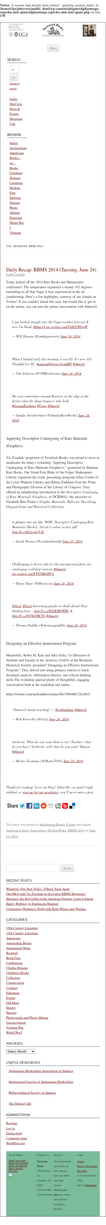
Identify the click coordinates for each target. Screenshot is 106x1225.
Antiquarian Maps (18, 948)
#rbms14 (39, 326)
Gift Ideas (12, 1002)
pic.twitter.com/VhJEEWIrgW (67, 326)
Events (70, 824)
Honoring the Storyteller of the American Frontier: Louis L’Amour (49, 898)
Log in (10, 1128)
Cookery (12, 988)
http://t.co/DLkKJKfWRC (51, 610)
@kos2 (16, 605)
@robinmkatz (64, 709)
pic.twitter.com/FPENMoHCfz (33, 573)
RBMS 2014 (76, 830)
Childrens (16, 173)
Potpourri (16, 217)
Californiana (14, 963)
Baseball (12, 953)
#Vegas (42, 405)
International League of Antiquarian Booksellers (41, 1081)
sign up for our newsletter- (41, 792)
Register (11, 1123)
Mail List (16, 104)
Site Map (82, 1171)
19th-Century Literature (22, 933)
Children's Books (17, 972)
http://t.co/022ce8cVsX (28, 531)
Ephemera (12, 992)
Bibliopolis (91, 1185)
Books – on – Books (15, 163)
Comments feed (16, 1138)
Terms (80, 1161)
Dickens (15, 178)
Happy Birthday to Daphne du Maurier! (32, 903)
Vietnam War (14, 1027)
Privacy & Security (87, 1166)
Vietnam (15, 232)
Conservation (15, 982)
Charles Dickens (17, 967)
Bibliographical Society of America (32, 1092)
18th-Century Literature (22, 928)
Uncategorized (16, 1022)
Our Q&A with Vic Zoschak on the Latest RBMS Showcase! (46, 893)
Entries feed (14, 1133)
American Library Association (26, 830)
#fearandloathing (24, 405)
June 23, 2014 (72, 541)
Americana (17, 153)
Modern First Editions (15, 192)
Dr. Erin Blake (57, 830)
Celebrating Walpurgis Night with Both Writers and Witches (46, 909)
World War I (14, 1032)
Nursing (15, 202)
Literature (16, 183)
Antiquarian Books (52, 824)
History (11, 1007)
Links (13, 99)
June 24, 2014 (70, 336)
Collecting (13, 977)
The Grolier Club (20, 1103)
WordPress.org (15, 1143)
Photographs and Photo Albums (27, 1017)
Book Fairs (13, 958)
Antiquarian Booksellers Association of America (41, 1071)
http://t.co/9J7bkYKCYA (28, 615)
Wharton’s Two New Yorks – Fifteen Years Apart (38, 888)
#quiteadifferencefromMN (54, 364)
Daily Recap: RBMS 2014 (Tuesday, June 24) (51, 269)
